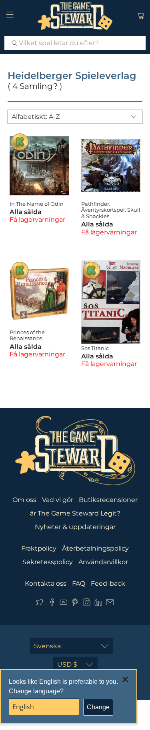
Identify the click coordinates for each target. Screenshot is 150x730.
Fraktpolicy (38, 548)
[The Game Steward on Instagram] (86, 604)
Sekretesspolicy (47, 562)
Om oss (24, 500)
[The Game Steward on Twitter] (40, 604)
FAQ (78, 583)
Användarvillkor (103, 562)
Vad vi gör (57, 500)
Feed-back (108, 583)
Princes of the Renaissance (27, 335)
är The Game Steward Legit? (75, 513)
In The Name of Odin (37, 204)
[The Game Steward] (75, 16)
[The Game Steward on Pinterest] (75, 604)
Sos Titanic (95, 348)
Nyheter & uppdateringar (75, 527)
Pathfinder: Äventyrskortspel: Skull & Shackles (110, 210)
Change (98, 707)
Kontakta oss (45, 583)
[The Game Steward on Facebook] (52, 604)
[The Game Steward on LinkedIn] (98, 604)
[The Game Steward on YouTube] (63, 604)
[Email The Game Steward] (110, 604)
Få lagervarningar (37, 219)
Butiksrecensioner (108, 500)
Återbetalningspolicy (95, 548)
